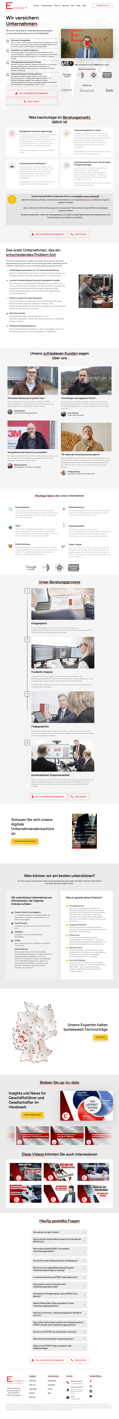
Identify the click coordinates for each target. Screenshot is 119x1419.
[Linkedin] (92, 1391)
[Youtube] (92, 1396)
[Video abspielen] (87, 43)
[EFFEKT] (16, 5)
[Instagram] (92, 1386)
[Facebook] (92, 1381)
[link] (15, 1380)
